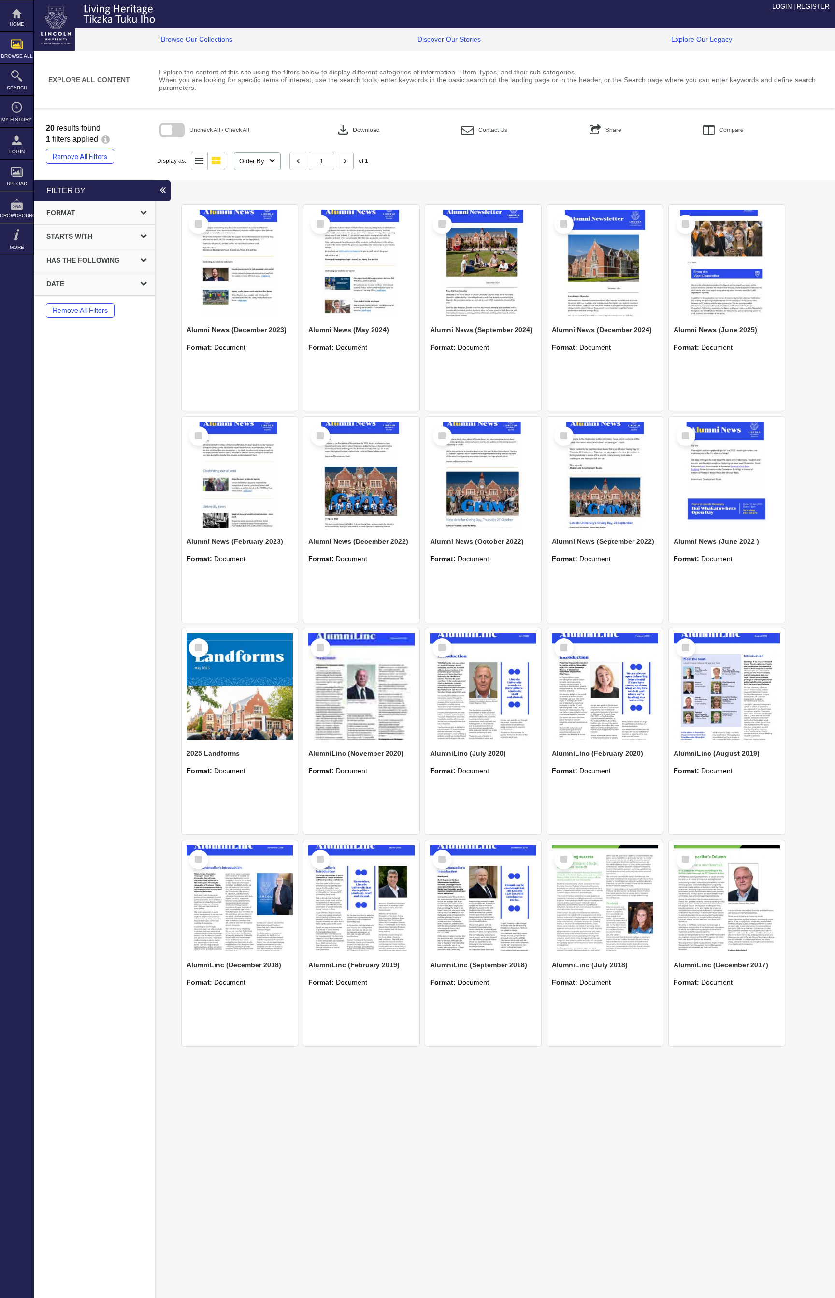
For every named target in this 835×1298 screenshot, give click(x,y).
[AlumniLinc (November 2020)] (361, 686)
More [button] (17, 247)
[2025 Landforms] (240, 686)
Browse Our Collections (196, 39)
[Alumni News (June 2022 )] (727, 475)
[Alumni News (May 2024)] (361, 263)
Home (17, 24)
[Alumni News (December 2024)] (605, 263)
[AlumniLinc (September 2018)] (483, 898)
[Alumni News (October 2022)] (483, 475)
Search (17, 87)
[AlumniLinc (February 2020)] (605, 686)
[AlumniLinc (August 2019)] (727, 686)
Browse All (17, 55)
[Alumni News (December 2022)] (361, 475)
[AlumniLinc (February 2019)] (361, 898)
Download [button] (358, 130)
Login (17, 151)
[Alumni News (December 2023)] (240, 263)
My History (16, 119)
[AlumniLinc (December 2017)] (727, 898)
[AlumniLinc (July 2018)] (605, 898)
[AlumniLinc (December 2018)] (240, 898)
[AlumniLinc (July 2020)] (483, 686)
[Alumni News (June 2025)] (727, 263)
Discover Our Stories (449, 39)
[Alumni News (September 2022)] (605, 475)
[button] (484, 130)
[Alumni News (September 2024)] (483, 263)
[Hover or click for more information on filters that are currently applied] (105, 139)
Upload (17, 183)
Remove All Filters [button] (80, 156)
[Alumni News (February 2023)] (240, 475)
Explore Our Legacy (701, 39)
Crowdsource (16, 215)
